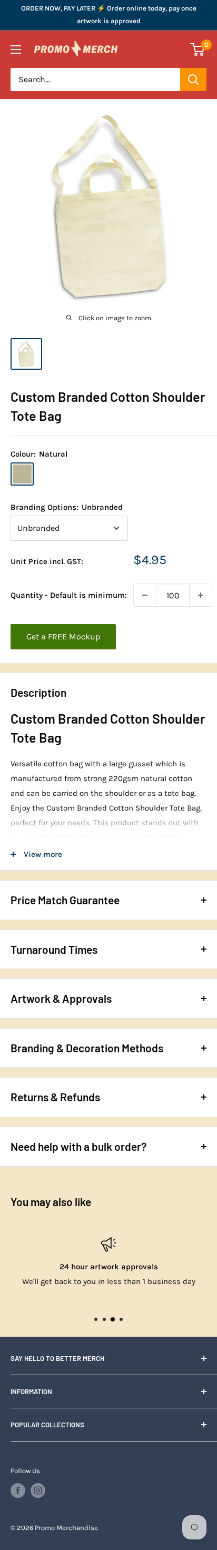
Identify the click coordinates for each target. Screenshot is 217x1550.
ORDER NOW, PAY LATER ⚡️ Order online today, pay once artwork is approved (108, 14)
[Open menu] (16, 49)
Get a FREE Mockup (63, 636)
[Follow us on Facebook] (18, 1490)
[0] (197, 49)
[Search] (193, 79)
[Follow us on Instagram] (38, 1490)
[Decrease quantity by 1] (145, 595)
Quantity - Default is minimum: (69, 595)
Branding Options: (67, 507)
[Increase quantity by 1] (201, 595)
